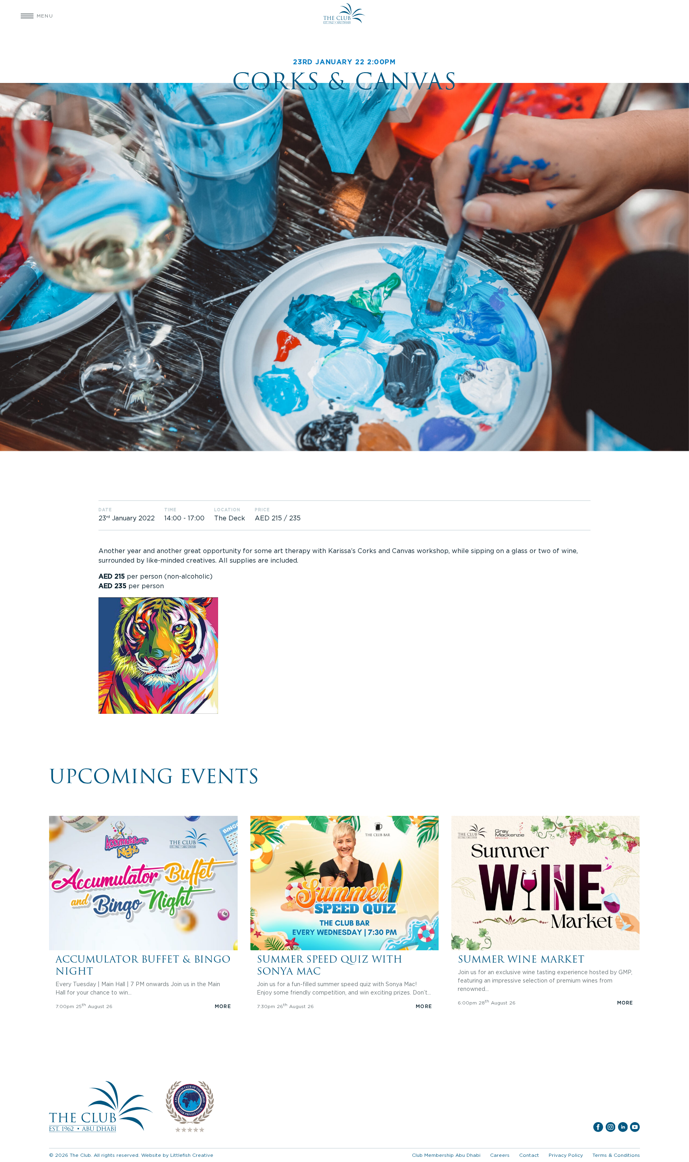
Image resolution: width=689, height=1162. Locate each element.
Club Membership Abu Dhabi (446, 1155)
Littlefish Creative (191, 1155)
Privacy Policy (566, 1155)
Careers (500, 1155)
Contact (529, 1155)
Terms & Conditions (616, 1155)
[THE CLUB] (344, 16)
